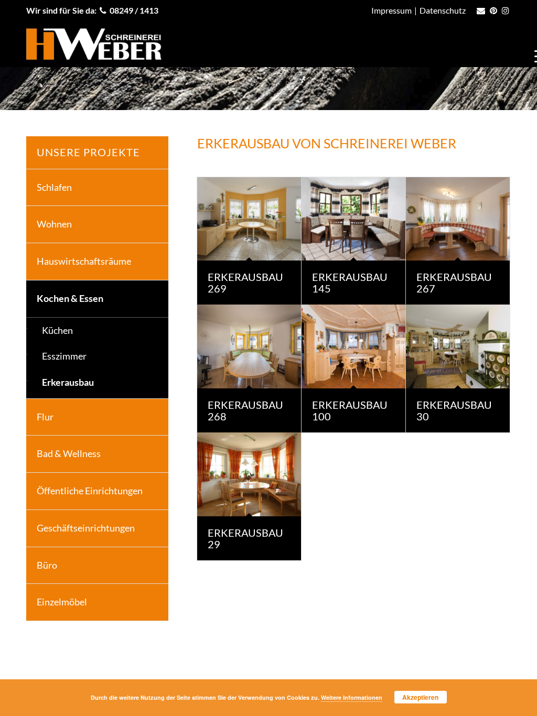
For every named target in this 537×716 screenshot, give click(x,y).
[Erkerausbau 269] (249, 219)
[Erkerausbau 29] (249, 474)
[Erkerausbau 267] (458, 219)
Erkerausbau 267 (454, 282)
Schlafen (54, 187)
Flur (45, 416)
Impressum (391, 10)
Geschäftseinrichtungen (86, 528)
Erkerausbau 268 (245, 410)
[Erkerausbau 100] (353, 346)
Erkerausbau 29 (245, 538)
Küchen (57, 330)
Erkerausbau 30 (454, 410)
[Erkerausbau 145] (353, 219)
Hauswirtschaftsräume (84, 261)
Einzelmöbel (62, 601)
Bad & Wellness (69, 453)
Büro (47, 565)
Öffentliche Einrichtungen (90, 490)
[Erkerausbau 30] (458, 346)
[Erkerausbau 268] (249, 346)
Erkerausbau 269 (245, 282)
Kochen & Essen (70, 298)
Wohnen (54, 224)
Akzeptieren (420, 697)
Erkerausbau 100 (350, 410)
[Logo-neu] (94, 44)
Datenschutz (443, 10)
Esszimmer (64, 356)
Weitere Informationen (351, 697)
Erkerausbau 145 (350, 282)
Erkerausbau (68, 382)
